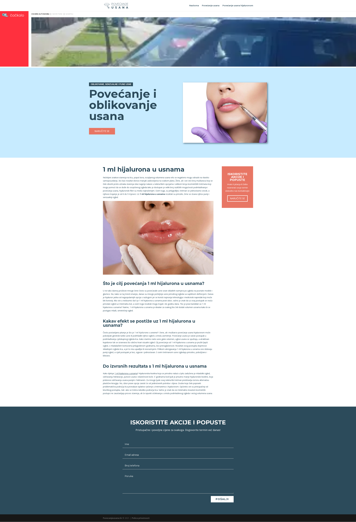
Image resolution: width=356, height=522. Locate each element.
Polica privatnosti (140, 518)
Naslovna (194, 6)
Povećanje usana (210, 6)
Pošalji (222, 499)
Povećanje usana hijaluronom (237, 6)
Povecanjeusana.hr (112, 518)
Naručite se (102, 131)
